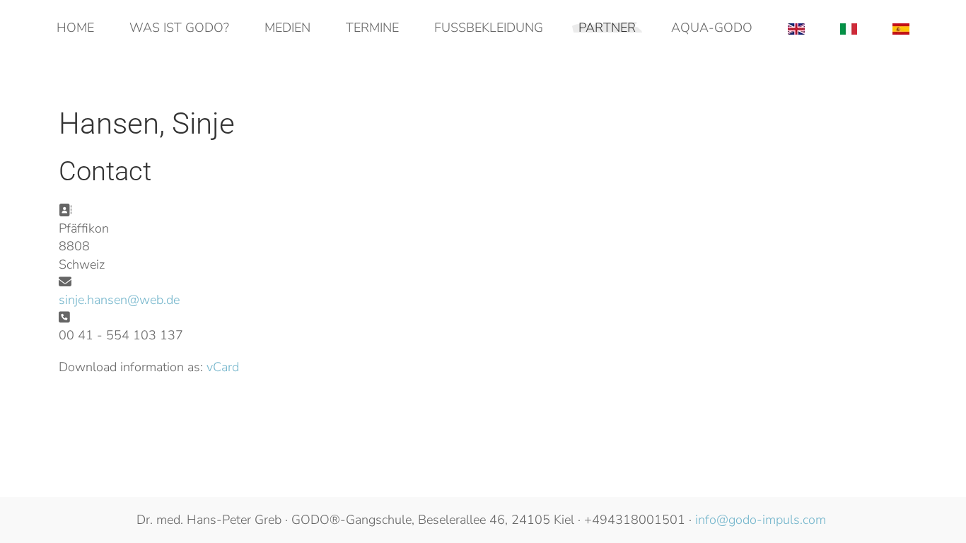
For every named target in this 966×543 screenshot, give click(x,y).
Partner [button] (607, 27)
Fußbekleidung (488, 27)
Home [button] (75, 27)
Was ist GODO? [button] (179, 27)
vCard (222, 366)
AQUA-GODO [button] (711, 27)
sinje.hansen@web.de (119, 299)
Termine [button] (372, 27)
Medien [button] (287, 27)
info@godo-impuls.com (760, 519)
